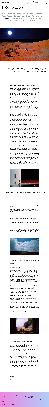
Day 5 (32, 2)
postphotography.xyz (15, 396)
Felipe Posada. (7, 16)
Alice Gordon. (7, 14)
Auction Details (40, 2)
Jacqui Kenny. (37, 16)
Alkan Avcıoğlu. (28, 14)
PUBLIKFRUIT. (28, 18)
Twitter (3, 401)
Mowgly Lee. (6, 18)
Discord (3, 400)
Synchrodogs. (40, 18)
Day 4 (29, 2)
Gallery (36, 2)
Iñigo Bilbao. (26, 16)
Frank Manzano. (8, 20)
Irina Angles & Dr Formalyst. (25, 20)
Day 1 (20, 2)
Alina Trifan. (17, 14)
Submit (41, 399)
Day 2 (23, 2)
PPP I (45, 2)
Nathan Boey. (17, 18)
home (11, 2)
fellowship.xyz (4, 396)
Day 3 (26, 2)
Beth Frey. (38, 14)
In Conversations (15, 2)
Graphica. (17, 16)
